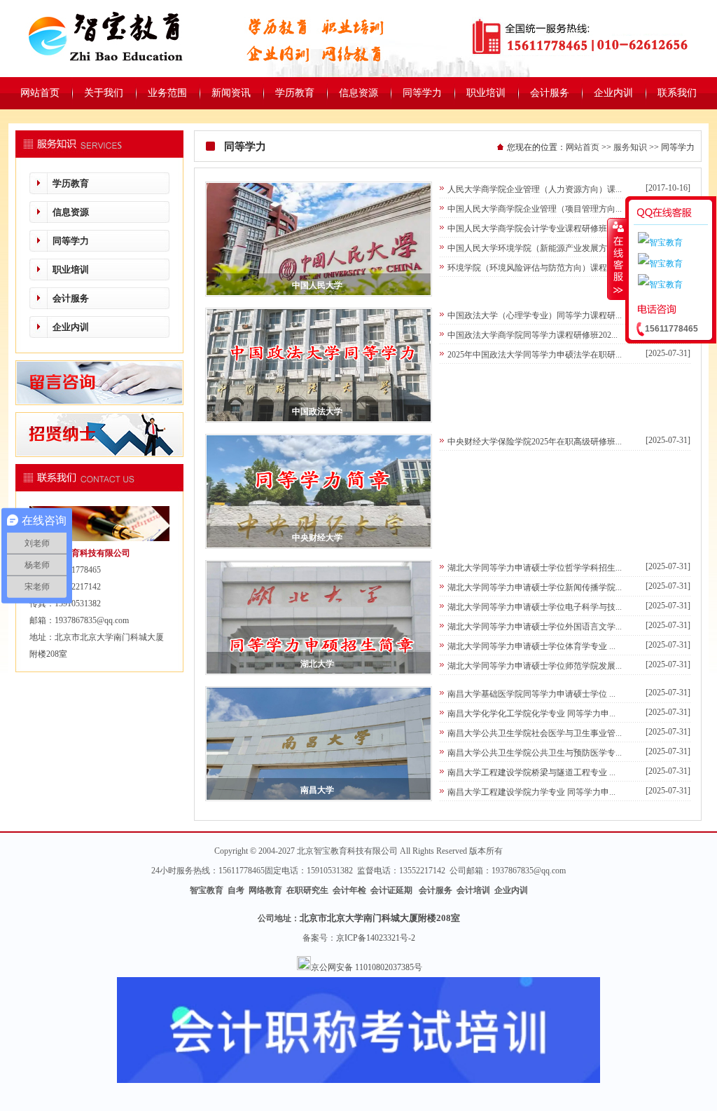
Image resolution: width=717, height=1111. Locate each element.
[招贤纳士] (99, 454)
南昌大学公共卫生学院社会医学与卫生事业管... (534, 733)
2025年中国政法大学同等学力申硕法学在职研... (534, 355)
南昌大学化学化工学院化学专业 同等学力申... (531, 713)
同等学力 (71, 241)
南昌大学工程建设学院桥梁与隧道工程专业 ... (531, 772)
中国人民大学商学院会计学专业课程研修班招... (534, 228)
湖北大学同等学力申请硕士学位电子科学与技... (534, 607)
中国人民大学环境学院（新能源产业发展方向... (534, 248)
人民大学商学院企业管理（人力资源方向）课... (534, 189)
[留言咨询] (99, 402)
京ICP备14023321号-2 (375, 938)
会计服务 (71, 298)
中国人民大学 (317, 285)
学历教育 (71, 183)
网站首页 (582, 147)
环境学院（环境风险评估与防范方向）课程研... (534, 268)
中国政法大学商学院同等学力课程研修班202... (532, 335)
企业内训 (71, 327)
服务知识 (630, 147)
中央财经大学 (317, 538)
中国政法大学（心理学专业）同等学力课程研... (534, 315)
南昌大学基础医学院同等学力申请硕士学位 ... (531, 694)
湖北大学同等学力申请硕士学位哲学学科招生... (534, 568)
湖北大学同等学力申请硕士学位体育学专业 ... (531, 646)
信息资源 (71, 212)
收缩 (617, 258)
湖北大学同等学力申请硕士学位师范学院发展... (534, 666)
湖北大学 (317, 664)
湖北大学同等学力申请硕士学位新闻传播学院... (534, 587)
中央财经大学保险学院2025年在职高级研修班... (534, 442)
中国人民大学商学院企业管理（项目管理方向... (534, 209)
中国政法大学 (317, 411)
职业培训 (71, 269)
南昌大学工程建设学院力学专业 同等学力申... (531, 792)
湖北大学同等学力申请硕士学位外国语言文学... (534, 627)
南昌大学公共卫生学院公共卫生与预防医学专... (534, 753)
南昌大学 (317, 790)
